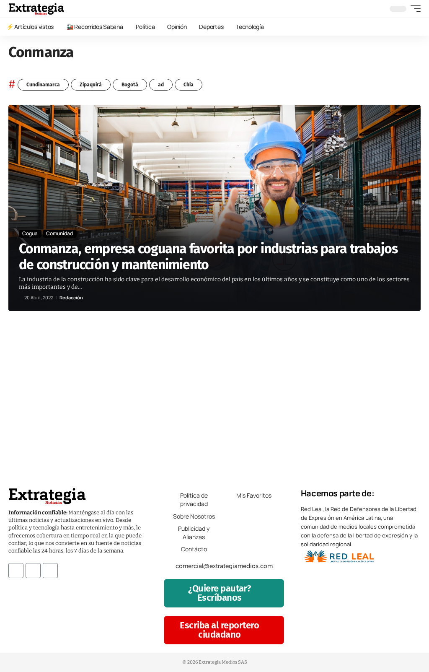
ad (161, 85)
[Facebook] (15, 570)
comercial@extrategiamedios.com (224, 566)
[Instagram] (33, 570)
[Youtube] (50, 570)
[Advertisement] (214, 395)
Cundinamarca (43, 85)
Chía (188, 85)
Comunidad (59, 233)
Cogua (30, 233)
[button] (413, 8)
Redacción (71, 297)
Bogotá (129, 85)
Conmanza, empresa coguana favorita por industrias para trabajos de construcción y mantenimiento (208, 256)
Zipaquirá (91, 85)
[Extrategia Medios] (36, 9)
